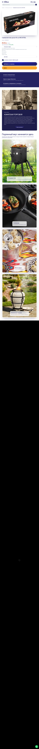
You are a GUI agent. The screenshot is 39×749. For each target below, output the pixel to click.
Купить (5, 68)
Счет (33, 2)
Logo (6, 2)
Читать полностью (19, 127)
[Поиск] (36, 4)
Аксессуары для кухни (8, 7)
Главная (3, 7)
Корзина (34, 2)
